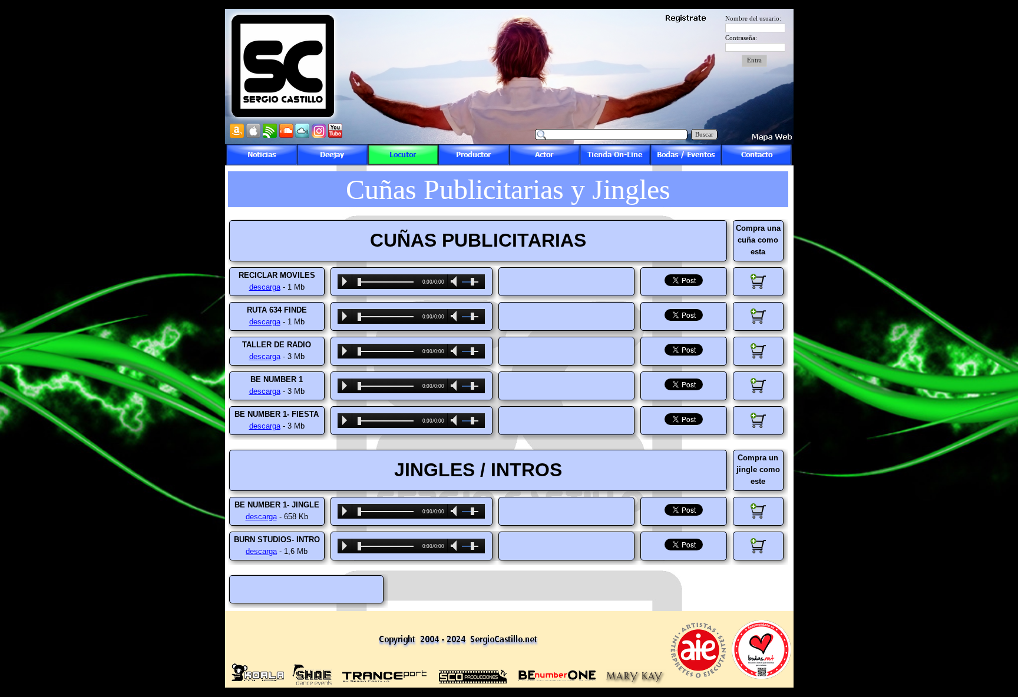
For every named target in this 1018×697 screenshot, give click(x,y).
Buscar (704, 134)
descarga (264, 287)
